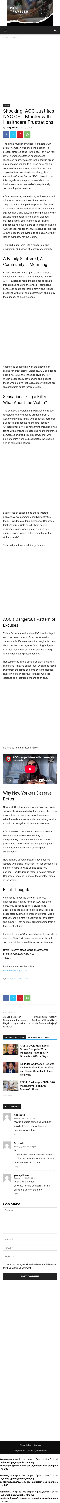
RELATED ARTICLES (14, 1037)
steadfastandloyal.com (15, 970)
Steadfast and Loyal (17, 978)
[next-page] (10, 1097)
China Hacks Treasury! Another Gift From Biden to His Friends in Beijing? (44, 1020)
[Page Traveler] (30, 13)
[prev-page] (5, 1097)
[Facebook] (6, 134)
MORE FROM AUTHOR (38, 1037)
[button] (5, 30)
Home (5, 37)
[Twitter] (13, 134)
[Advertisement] (30, 73)
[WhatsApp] (27, 134)
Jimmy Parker (12, 127)
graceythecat (22, 1175)
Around (14, 37)
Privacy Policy (25, 1445)
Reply (16, 1134)
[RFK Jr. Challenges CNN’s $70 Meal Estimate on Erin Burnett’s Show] (10, 1086)
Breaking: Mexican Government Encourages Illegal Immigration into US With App (16, 1021)
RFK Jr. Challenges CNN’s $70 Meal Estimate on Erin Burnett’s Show (37, 1086)
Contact (37, 1445)
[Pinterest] (20, 134)
